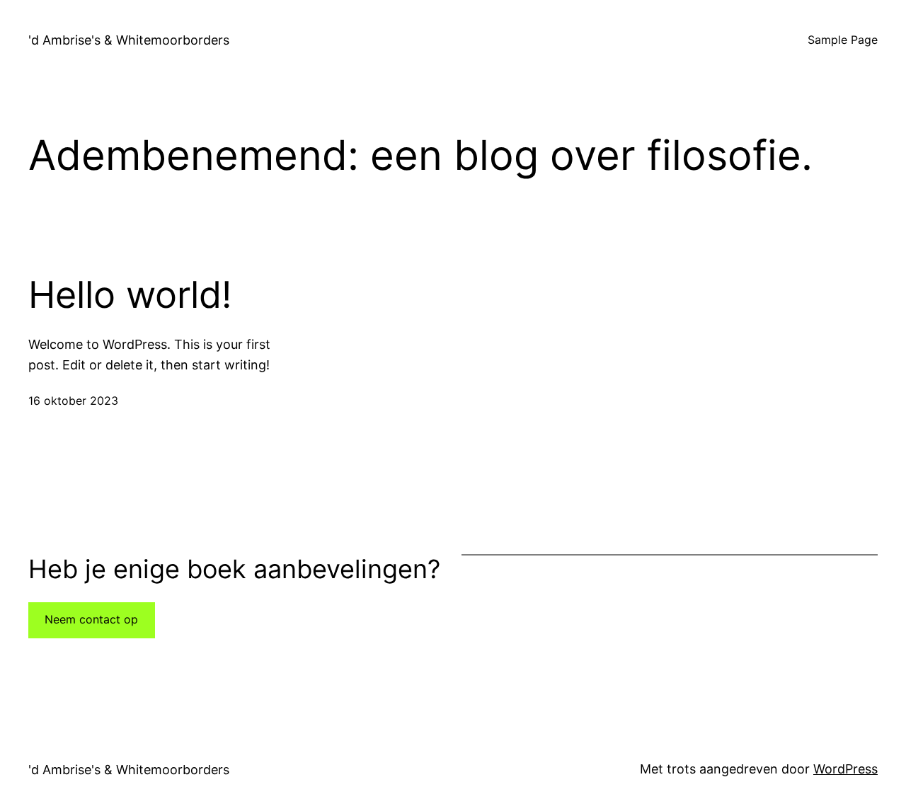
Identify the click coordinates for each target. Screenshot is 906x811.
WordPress (845, 768)
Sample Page (843, 40)
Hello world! (129, 295)
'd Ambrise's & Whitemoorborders (128, 40)
